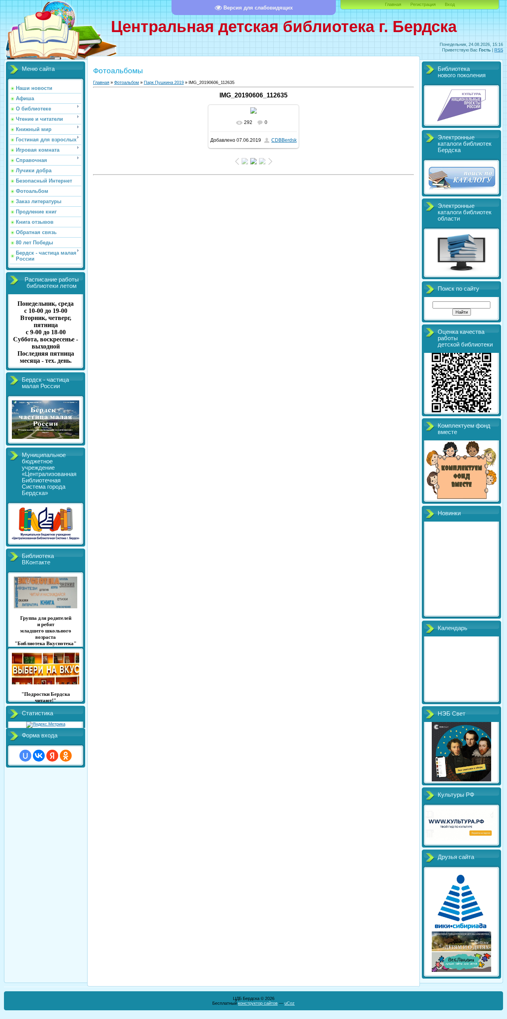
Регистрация (423, 4)
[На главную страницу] (43, 60)
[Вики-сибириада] (461, 929)
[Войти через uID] (25, 756)
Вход (450, 4)
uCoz (289, 1003)
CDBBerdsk (284, 140)
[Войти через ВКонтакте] (39, 756)
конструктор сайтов (258, 1003)
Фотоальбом (126, 82)
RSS (498, 50)
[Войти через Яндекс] (52, 756)
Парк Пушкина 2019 (164, 82)
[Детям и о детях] (461, 949)
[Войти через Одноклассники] (66, 756)
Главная (393, 4)
